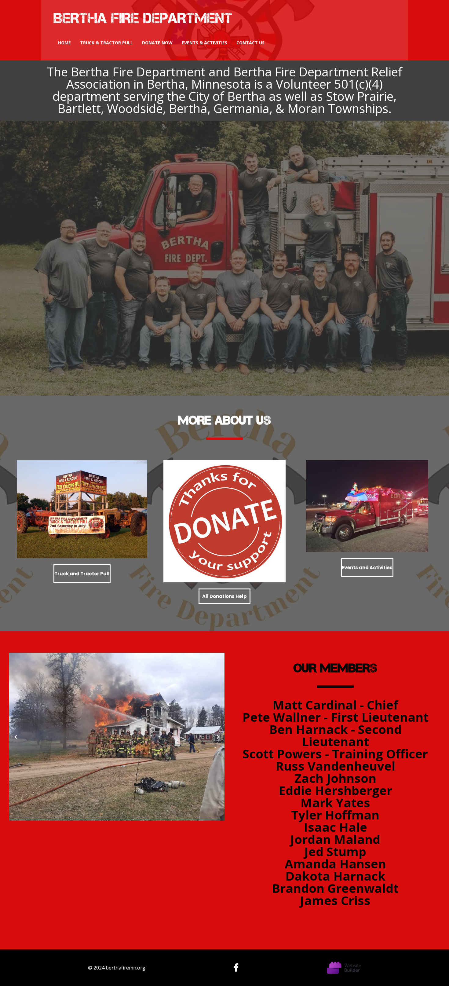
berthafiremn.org (125, 967)
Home (64, 43)
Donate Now (157, 43)
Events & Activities (204, 43)
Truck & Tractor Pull (106, 43)
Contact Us (250, 43)
